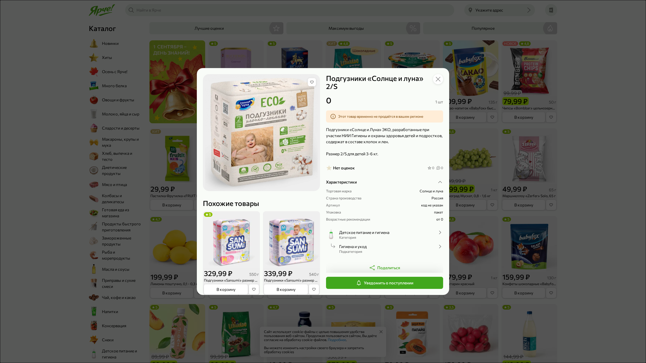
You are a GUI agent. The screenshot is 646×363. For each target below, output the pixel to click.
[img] (312, 82)
